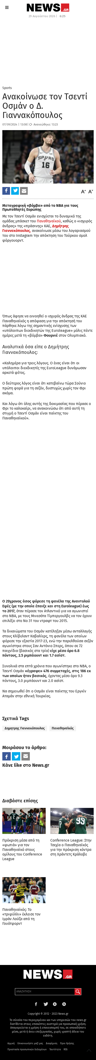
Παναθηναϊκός (63, 728)
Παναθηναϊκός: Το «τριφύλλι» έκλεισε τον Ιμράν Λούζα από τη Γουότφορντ (21, 916)
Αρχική (11, 1043)
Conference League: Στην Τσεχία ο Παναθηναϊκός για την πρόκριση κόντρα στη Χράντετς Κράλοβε (71, 847)
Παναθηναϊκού (49, 221)
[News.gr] (48, 7)
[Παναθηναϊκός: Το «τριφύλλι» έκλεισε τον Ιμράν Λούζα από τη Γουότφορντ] (24, 890)
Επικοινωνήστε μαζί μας (30, 1043)
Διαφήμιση (51, 1043)
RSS (65, 1049)
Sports (7, 88)
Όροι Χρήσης (67, 1043)
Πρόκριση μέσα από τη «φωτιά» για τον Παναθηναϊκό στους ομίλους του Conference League (22, 849)
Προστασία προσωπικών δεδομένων (27, 1049)
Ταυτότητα (55, 1049)
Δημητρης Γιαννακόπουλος (25, 728)
